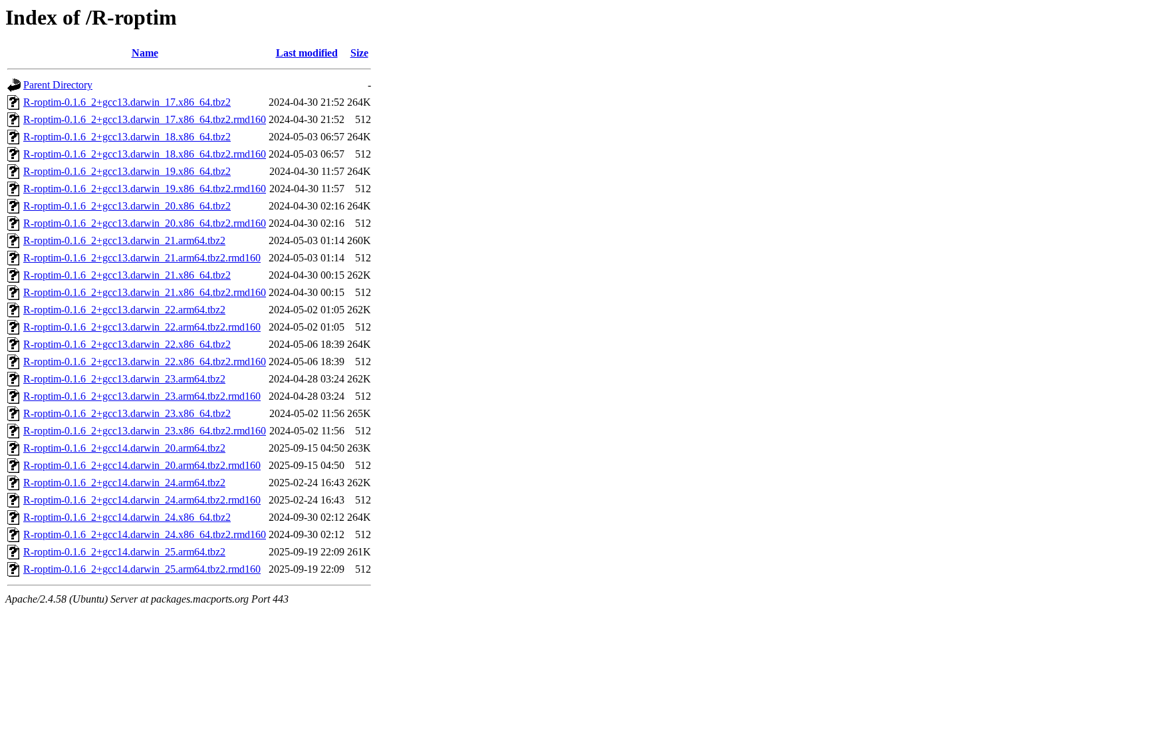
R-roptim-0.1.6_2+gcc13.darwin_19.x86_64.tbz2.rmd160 (144, 188)
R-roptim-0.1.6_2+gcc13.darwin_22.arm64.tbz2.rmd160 (142, 327)
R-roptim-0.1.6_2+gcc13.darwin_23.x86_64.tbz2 (127, 413)
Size (359, 53)
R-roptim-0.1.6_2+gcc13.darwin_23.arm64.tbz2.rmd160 (142, 396)
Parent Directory (57, 84)
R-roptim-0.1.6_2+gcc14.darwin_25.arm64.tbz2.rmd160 (142, 569)
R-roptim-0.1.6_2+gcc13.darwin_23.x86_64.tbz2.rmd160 (144, 430)
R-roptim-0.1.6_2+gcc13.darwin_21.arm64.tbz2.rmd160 (142, 257)
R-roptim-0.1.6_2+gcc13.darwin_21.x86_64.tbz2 (127, 275)
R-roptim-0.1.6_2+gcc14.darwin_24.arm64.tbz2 (124, 482)
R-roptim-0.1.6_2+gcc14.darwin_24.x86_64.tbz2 (127, 517)
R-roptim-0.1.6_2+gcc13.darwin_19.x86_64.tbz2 (127, 171)
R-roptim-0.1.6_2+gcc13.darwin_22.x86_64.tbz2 (127, 344)
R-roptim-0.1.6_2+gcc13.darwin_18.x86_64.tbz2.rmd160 (144, 154)
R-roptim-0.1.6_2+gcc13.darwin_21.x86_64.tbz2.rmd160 (144, 292)
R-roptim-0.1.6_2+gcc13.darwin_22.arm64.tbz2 (124, 309)
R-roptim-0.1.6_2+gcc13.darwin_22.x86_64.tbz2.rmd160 (144, 361)
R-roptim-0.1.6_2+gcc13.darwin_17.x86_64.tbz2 (127, 102)
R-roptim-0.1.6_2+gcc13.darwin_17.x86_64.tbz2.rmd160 (144, 119)
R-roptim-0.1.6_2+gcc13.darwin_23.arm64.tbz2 (124, 378)
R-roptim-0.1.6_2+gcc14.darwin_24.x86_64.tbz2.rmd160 (144, 534)
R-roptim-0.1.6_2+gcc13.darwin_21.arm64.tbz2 (124, 240)
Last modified (307, 53)
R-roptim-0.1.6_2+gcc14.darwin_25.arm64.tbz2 (124, 551)
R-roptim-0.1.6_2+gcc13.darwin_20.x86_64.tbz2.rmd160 (144, 223)
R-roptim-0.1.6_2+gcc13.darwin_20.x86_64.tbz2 (127, 206)
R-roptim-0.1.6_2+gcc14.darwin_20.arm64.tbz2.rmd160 (142, 465)
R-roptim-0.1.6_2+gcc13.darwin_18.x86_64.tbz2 (127, 136)
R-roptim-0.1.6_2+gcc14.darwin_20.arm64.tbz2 (124, 448)
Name (145, 53)
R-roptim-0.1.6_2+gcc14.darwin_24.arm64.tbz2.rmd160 (142, 500)
